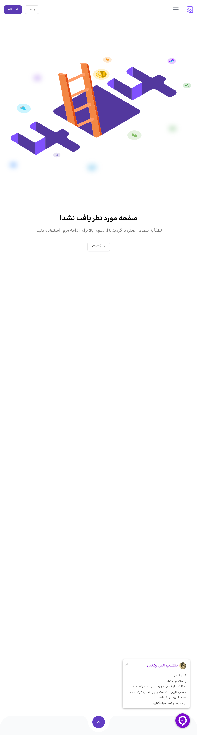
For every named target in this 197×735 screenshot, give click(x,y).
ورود (32, 9)
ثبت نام (13, 9)
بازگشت (98, 247)
